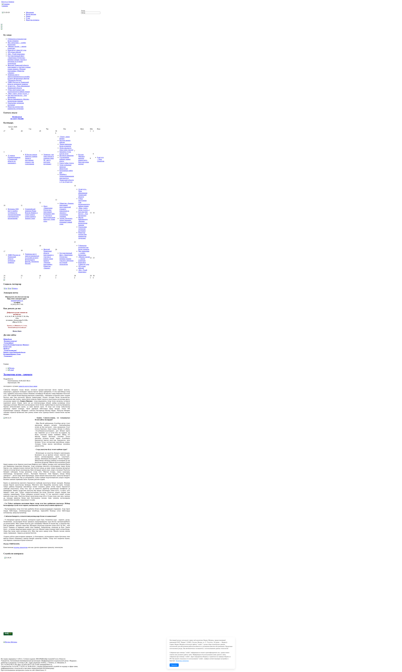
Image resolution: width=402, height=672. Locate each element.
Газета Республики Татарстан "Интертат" (16, 345)
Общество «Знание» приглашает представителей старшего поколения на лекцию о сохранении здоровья (66, 209)
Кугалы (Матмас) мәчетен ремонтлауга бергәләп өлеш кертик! (83, 159)
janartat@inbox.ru (17, 300)
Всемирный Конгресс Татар (12, 354)
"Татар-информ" (8, 343)
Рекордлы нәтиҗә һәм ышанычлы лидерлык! (16, 107)
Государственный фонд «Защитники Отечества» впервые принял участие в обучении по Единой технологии (17, 59)
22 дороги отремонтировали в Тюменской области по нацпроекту (14, 159)
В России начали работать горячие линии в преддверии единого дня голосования (31, 159)
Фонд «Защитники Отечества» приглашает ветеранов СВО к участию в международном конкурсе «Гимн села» (49, 213)
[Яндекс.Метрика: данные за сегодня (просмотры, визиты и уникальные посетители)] (10, 642)
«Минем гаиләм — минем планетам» (84, 258)
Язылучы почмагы (32, 20)
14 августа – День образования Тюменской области (19, 87)
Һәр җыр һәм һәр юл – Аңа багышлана (83, 213)
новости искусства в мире (28, 386)
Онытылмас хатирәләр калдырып (82, 229)
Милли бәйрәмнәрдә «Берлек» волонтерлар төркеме (18, 100)
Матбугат (6, 348)
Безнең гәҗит (7, 346)
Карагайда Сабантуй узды (17, 50)
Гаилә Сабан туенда (66, 163)
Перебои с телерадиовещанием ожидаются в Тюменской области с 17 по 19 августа (66, 178)
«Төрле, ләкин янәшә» (64, 137)
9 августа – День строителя (100, 159)
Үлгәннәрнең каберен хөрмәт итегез (65, 159)
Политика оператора (182, 661)
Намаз (28, 16)
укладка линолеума (20, 547)
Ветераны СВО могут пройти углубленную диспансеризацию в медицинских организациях (14, 213)
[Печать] (11, 368)
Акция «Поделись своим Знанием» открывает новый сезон (65, 221)
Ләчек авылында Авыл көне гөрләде (66, 149)
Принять (174, 665)
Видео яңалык (31, 14)
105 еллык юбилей (14, 52)
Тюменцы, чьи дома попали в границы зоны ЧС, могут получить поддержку (48, 159)
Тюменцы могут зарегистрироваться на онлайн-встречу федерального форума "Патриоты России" (19, 77)
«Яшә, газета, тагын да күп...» (18, 93)
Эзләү (83, 11)
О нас (28, 18)
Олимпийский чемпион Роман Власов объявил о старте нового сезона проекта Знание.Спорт (31, 213)
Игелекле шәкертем (66, 155)
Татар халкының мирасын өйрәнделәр (65, 167)
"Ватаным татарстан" (10, 341)
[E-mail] (11, 370)
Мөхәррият (30, 12)
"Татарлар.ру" (8, 356)
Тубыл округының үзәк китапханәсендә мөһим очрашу (19, 91)
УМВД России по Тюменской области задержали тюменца (18, 83)
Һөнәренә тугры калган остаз (65, 152)
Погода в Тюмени (7, 2)
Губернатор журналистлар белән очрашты (17, 40)
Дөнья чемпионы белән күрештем (65, 145)
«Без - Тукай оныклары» (16, 54)
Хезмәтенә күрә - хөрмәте (17, 374)
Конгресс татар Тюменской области (14, 352)
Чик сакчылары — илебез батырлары (83, 253)
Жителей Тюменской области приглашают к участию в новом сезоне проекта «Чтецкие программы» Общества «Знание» (19, 69)
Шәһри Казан (7, 339)
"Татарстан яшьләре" (10, 350)
